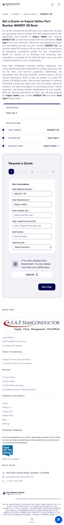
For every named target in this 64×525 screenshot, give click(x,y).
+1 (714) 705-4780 (14, 481)
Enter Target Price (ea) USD (24, 221)
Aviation (16, 14)
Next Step (47, 287)
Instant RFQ (7, 415)
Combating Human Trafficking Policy (19, 389)
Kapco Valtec (30, 14)
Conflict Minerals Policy (13, 385)
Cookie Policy (8, 381)
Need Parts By (19, 242)
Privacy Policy (8, 377)
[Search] (52, 4)
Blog (4, 419)
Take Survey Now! (10, 459)
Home (5, 14)
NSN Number (18, 232)
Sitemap (6, 423)
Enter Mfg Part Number (22, 189)
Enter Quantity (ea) (20, 210)
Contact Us (7, 411)
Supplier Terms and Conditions (16, 359)
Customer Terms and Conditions (17, 363)
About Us (6, 407)
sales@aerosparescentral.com (20, 477)
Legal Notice (8, 337)
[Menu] (59, 4)
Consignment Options (12, 345)
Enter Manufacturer (21, 200)
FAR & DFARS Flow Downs (14, 341)
